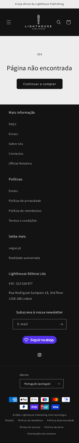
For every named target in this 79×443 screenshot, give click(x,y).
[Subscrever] (61, 324)
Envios (13, 134)
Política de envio (54, 427)
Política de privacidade (25, 201)
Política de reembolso (30, 420)
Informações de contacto (41, 433)
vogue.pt (15, 248)
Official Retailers (20, 163)
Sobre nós (16, 144)
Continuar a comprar (39, 84)
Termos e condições (23, 220)
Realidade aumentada (24, 258)
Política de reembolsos (25, 211)
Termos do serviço (30, 427)
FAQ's (12, 124)
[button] (9, 22)
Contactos (16, 154)
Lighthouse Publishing (35, 414)
